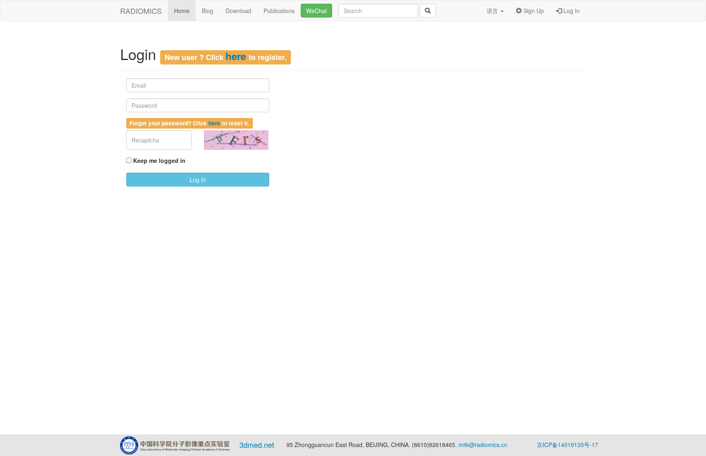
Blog (207, 11)
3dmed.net (256, 444)
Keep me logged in (159, 160)
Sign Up (533, 11)
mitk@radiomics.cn (482, 444)
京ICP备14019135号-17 (567, 444)
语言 (493, 11)
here (237, 56)
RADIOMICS (141, 10)
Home (182, 11)
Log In (571, 11)
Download (238, 11)
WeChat (316, 11)
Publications (279, 11)
